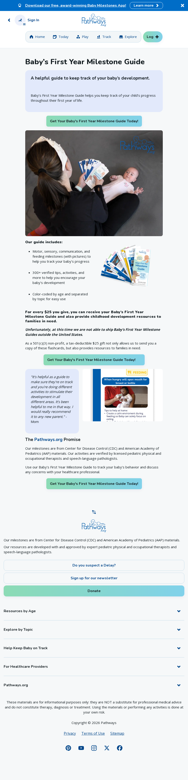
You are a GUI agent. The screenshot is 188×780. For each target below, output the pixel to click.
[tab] (37, 36)
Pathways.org (48, 440)
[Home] (94, 20)
